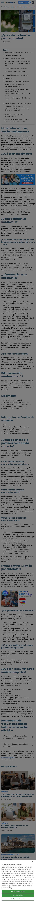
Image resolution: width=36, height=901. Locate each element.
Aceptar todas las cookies (18, 891)
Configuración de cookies (18, 899)
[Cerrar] (32, 861)
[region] (18, 880)
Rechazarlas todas (18, 895)
